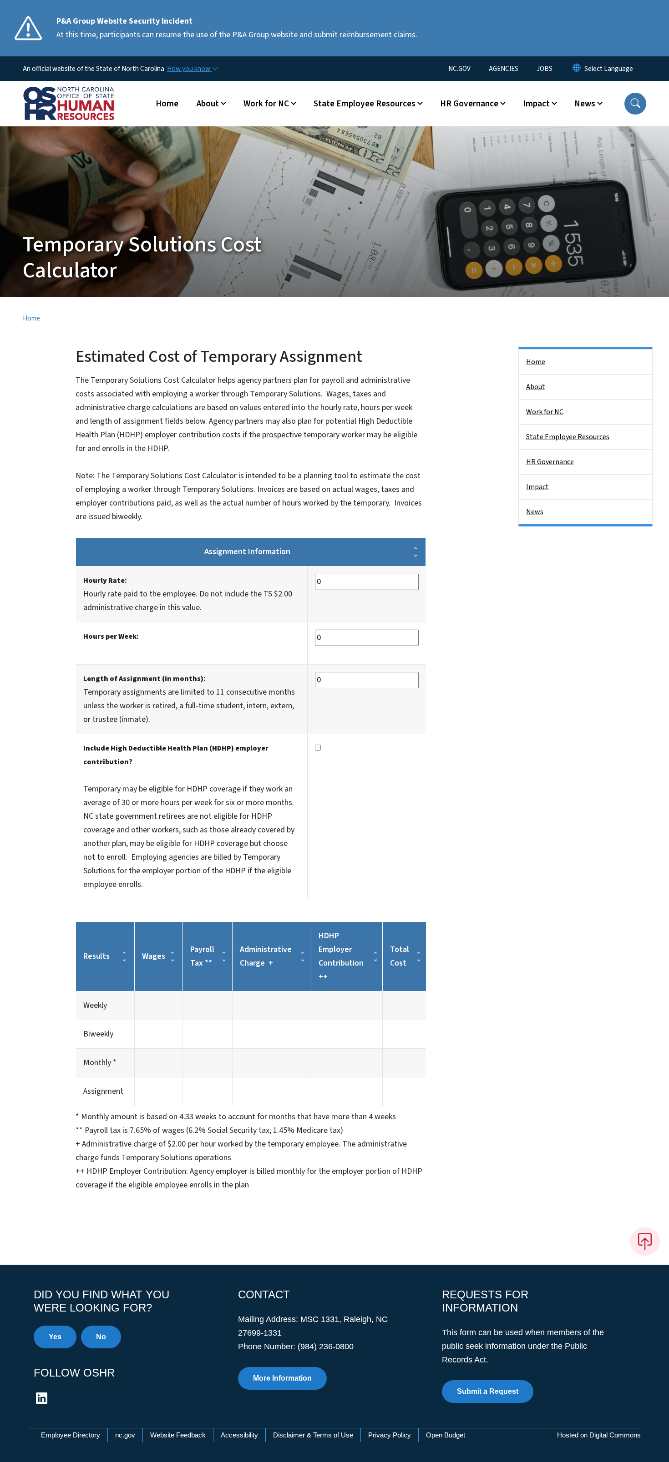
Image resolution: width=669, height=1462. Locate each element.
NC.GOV (459, 69)
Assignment (103, 1091)
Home (167, 103)
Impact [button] (536, 103)
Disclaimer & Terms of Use (313, 1435)
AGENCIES (503, 69)
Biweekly (98, 1034)
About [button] (208, 103)
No (101, 1337)
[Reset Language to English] (577, 68)
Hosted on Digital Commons (599, 1435)
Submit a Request (487, 1391)
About (535, 387)
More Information (282, 1378)
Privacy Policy (389, 1435)
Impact (537, 487)
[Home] (80, 93)
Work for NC (544, 412)
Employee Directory (70, 1435)
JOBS (544, 69)
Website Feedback (178, 1435)
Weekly (95, 1005)
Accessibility (239, 1435)
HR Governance (550, 462)
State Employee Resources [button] (365, 103)
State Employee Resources (567, 437)
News (534, 512)
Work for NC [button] (266, 103)
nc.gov (125, 1435)
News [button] (584, 103)
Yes (55, 1337)
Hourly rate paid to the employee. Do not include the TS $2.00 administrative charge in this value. (187, 594)
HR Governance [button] (469, 103)
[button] (635, 104)
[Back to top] (645, 1241)
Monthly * (100, 1062)
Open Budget (445, 1435)
